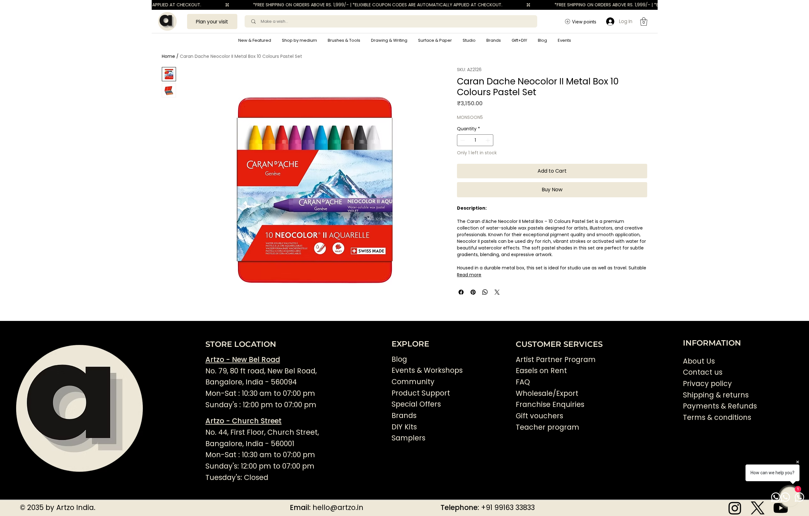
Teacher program (547, 427)
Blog (399, 359)
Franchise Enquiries (550, 404)
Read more (469, 275)
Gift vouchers (539, 416)
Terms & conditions (718, 417)
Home (168, 56)
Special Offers (416, 404)
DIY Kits (404, 427)
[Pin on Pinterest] (473, 292)
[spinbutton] (475, 140)
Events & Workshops (427, 370)
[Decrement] (462, 140)
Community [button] (413, 382)
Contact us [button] (702, 372)
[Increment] (488, 140)
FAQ (523, 382)
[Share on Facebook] (461, 292)
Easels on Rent (541, 371)
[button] (299, 40)
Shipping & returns (716, 395)
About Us (699, 361)
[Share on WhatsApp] (485, 292)
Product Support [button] (421, 393)
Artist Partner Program (556, 360)
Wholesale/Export (547, 393)
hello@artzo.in (338, 508)
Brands (404, 416)
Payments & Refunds (720, 406)
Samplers (408, 438)
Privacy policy (707, 384)
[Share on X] (497, 292)
